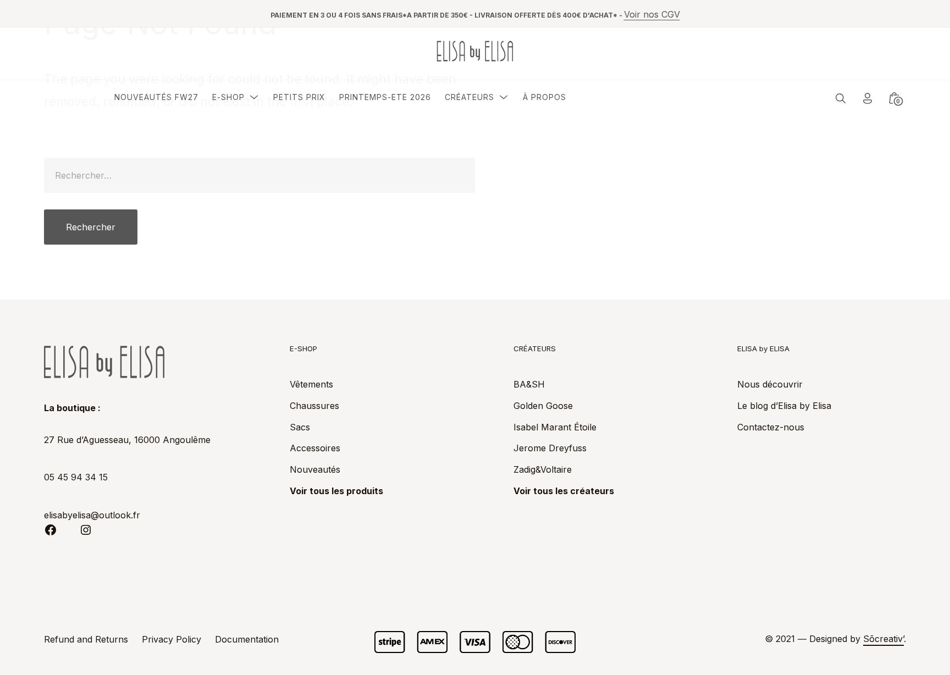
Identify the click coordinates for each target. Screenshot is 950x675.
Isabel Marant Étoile (554, 427)
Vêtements (311, 384)
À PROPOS (544, 97)
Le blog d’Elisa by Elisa (784, 405)
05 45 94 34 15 (76, 477)
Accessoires (315, 447)
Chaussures (314, 405)
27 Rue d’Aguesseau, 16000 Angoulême (127, 439)
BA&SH (529, 384)
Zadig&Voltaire (542, 469)
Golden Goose (543, 405)
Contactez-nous (770, 427)
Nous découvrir (770, 384)
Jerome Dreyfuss (550, 447)
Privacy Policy (171, 639)
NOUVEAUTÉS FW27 (156, 97)
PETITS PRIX (299, 97)
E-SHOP (228, 97)
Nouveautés (315, 469)
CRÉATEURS (469, 97)
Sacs (300, 427)
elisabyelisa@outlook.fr (92, 515)
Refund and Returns (86, 639)
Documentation (247, 639)
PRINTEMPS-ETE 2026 (385, 97)
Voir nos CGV (652, 14)
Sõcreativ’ (883, 638)
